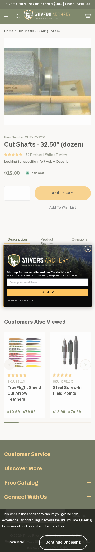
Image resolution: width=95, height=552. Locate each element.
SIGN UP (48, 293)
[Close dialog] (88, 249)
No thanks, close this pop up (20, 300)
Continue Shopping (63, 542)
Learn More (16, 542)
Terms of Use (54, 526)
